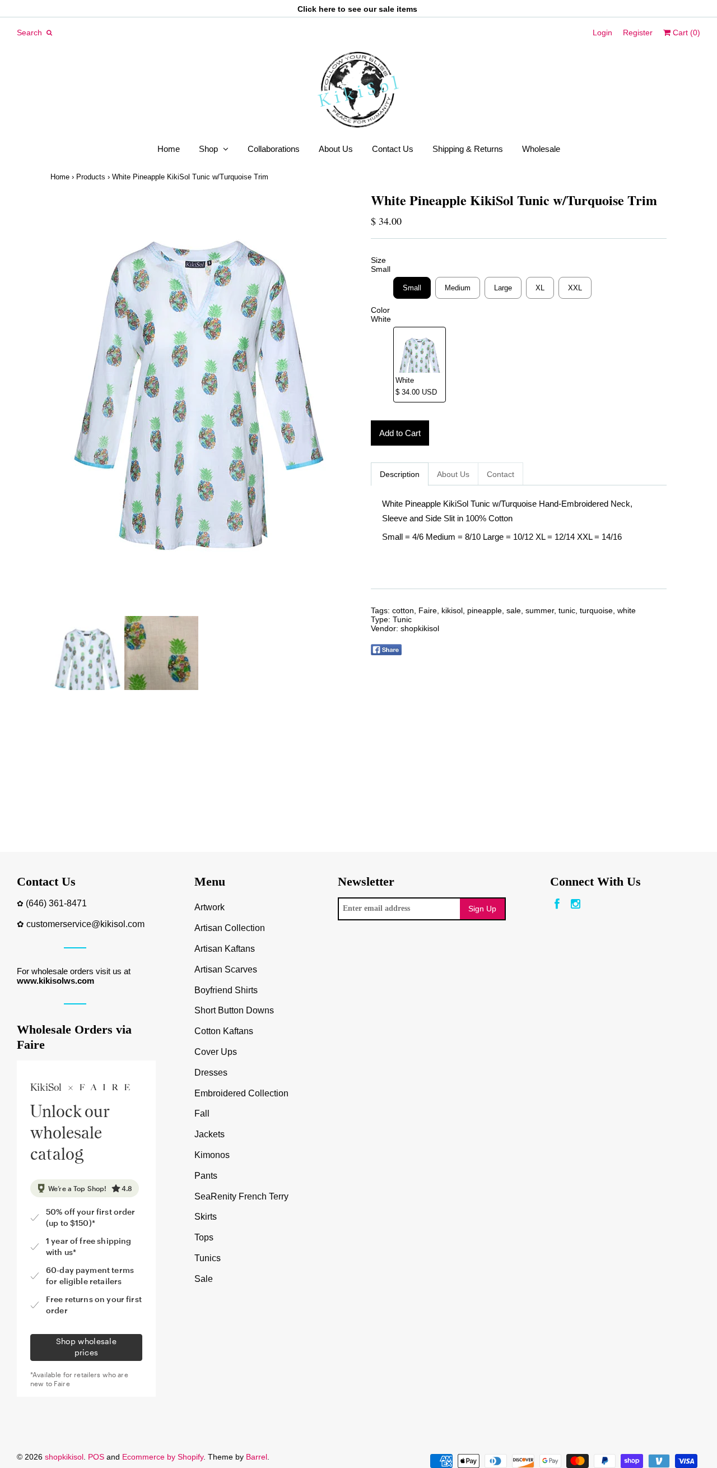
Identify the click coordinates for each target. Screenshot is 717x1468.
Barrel (256, 1456)
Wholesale (541, 149)
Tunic (402, 619)
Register (638, 32)
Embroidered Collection (241, 1093)
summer (539, 610)
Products (90, 177)
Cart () (685, 32)
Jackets (209, 1134)
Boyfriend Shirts (226, 990)
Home (168, 149)
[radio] (412, 288)
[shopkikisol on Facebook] (557, 904)
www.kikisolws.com (55, 980)
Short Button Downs (234, 1010)
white (626, 610)
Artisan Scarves (225, 969)
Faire (427, 610)
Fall (201, 1113)
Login (602, 32)
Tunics (207, 1258)
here (327, 8)
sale (513, 610)
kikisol (452, 610)
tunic (566, 610)
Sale (203, 1279)
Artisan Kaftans (224, 948)
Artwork (209, 907)
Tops (203, 1237)
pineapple (484, 610)
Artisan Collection (229, 928)
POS (96, 1456)
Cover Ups (215, 1052)
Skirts (205, 1216)
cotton (403, 610)
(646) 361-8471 (56, 903)
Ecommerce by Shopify (162, 1456)
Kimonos (212, 1155)
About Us (336, 149)
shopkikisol (420, 628)
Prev (61, 404)
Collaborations (274, 149)
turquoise (596, 610)
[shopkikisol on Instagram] (576, 904)
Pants (205, 1175)
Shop (208, 149)
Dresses (210, 1072)
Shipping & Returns (467, 149)
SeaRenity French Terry (241, 1196)
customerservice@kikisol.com (85, 924)
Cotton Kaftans (223, 1031)
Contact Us (392, 149)
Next (335, 404)
